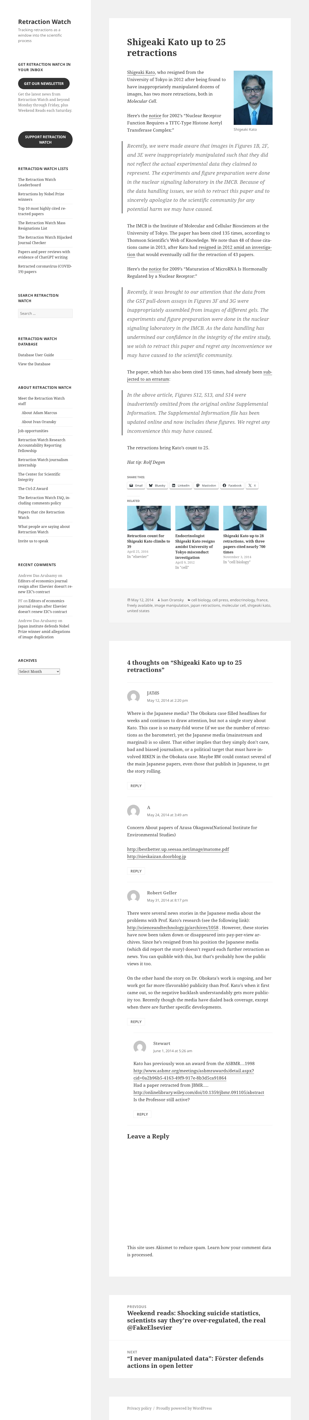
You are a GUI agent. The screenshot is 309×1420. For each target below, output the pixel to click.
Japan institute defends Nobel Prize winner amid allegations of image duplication (44, 631)
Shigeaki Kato (141, 72)
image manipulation (171, 605)
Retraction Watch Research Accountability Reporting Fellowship (41, 445)
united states (138, 610)
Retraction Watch (44, 21)
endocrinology (242, 599)
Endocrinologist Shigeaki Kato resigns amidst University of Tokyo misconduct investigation (195, 546)
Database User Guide (36, 354)
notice (155, 116)
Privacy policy (139, 1408)
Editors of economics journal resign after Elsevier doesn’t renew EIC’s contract (45, 586)
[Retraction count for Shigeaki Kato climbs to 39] (149, 518)
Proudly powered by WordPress (184, 1408)
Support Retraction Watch (45, 139)
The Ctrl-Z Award (33, 488)
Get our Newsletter (44, 83)
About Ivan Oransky (39, 421)
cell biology (200, 599)
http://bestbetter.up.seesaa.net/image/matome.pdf (178, 849)
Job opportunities (33, 430)
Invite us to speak (33, 541)
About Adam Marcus (39, 412)
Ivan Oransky (172, 599)
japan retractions (205, 605)
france (262, 599)
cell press (220, 599)
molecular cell (234, 605)
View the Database (34, 363)
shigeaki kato (258, 605)
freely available (140, 605)
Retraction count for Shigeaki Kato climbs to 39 (148, 541)
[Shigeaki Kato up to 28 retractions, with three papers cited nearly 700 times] (245, 518)
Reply (136, 785)
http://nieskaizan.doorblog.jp (156, 856)
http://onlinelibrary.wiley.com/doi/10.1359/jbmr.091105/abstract (198, 1092)
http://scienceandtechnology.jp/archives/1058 (173, 927)
